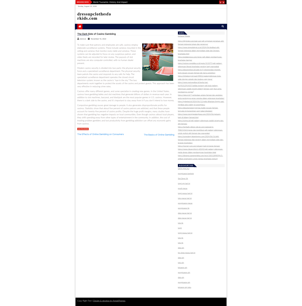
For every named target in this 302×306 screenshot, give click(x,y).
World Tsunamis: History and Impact (110, 2)
